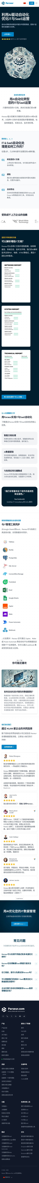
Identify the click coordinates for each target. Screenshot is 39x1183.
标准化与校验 (6, 1113)
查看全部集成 (6, 1159)
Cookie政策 (24, 1079)
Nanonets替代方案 (26, 1150)
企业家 (11, 813)
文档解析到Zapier (7, 1143)
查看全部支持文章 (7, 1095)
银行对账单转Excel (26, 1106)
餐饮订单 (24, 1045)
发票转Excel (24, 1110)
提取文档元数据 (6, 1085)
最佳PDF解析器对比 (27, 1140)
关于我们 (4, 1035)
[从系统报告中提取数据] (16, 326)
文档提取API (5, 1088)
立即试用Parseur (19, 924)
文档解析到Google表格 (9, 1140)
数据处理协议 (25, 1072)
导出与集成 (5, 1117)
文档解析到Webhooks (8, 1156)
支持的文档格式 (6, 1081)
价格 (3, 1031)
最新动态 (4, 1052)
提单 (22, 1048)
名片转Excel (24, 1113)
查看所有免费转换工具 (28, 1127)
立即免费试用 (8, 747)
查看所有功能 (6, 1123)
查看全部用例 (25, 1055)
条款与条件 (24, 1069)
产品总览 (4, 1028)
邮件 (22, 1028)
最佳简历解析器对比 (27, 1143)
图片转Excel (24, 1123)
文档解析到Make (7, 1152)
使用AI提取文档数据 (8, 1069)
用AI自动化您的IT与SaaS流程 (13, 397)
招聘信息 (4, 1042)
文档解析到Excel (7, 1136)
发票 (22, 1035)
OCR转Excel (24, 1117)
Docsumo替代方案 (26, 1153)
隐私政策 (24, 1076)
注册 (31, 3)
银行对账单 (24, 1038)
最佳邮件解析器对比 (27, 1136)
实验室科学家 (13, 861)
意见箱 (4, 1045)
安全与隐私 (5, 1092)
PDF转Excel (24, 1120)
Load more (19, 899)
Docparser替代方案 (27, 1147)
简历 (22, 1042)
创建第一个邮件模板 (8, 1078)
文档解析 (4, 1110)
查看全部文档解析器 (27, 1052)
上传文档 (7, 34)
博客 (3, 1048)
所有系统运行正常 (8, 1059)
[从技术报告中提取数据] (16, 370)
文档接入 (4, 1106)
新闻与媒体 (5, 1055)
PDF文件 (23, 1031)
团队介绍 (4, 1038)
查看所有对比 (25, 1157)
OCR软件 (4, 1120)
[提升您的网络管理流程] (16, 282)
